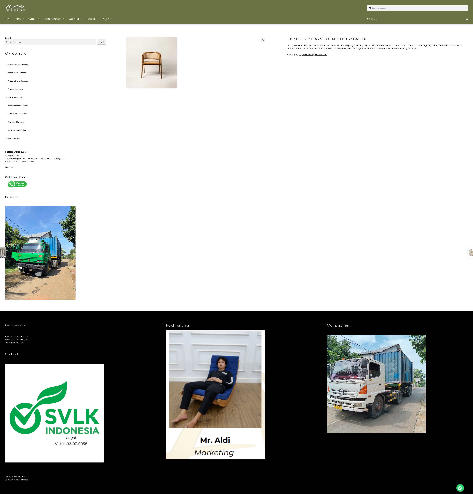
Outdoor (32, 19)
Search (8, 38)
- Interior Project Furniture (17, 65)
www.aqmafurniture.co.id (16, 339)
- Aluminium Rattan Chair (16, 130)
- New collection (13, 138)
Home (8, 19)
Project (106, 19)
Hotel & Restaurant (52, 19)
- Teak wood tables (14, 97)
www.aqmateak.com (14, 342)
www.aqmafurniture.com (16, 336)
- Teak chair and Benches (17, 81)
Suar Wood (74, 19)
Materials (91, 19)
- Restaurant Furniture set (17, 106)
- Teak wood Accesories (16, 114)
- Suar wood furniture (15, 122)
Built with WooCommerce (16, 479)
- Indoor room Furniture (16, 73)
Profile (18, 19)
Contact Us (9, 167)
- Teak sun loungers (14, 89)
